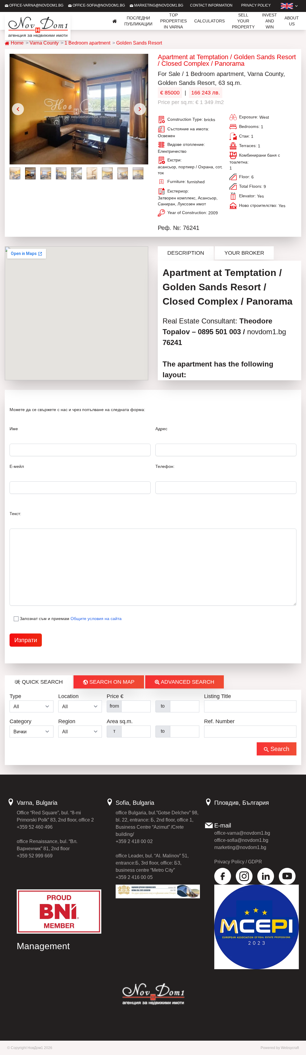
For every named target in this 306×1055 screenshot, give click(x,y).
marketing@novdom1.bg (158, 5)
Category (20, 721)
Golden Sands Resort (139, 42)
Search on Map (111, 682)
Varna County (44, 42)
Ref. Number (219, 721)
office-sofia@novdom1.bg (98, 5)
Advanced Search (187, 682)
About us (291, 21)
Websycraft (290, 1048)
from (114, 706)
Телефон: (165, 466)
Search (279, 749)
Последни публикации (138, 21)
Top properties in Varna (173, 21)
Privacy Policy (256, 5)
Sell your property (243, 21)
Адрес (161, 428)
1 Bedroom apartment (87, 42)
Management (43, 946)
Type (15, 696)
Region (66, 721)
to (163, 706)
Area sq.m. (120, 721)
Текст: (15, 513)
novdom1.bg (266, 332)
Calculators (209, 21)
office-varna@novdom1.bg (35, 5)
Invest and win (269, 21)
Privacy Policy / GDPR (238, 861)
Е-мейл (17, 466)
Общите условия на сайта (96, 618)
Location (68, 696)
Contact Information (211, 5)
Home (17, 42)
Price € (115, 696)
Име (14, 428)
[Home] (115, 21)
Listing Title (217, 696)
